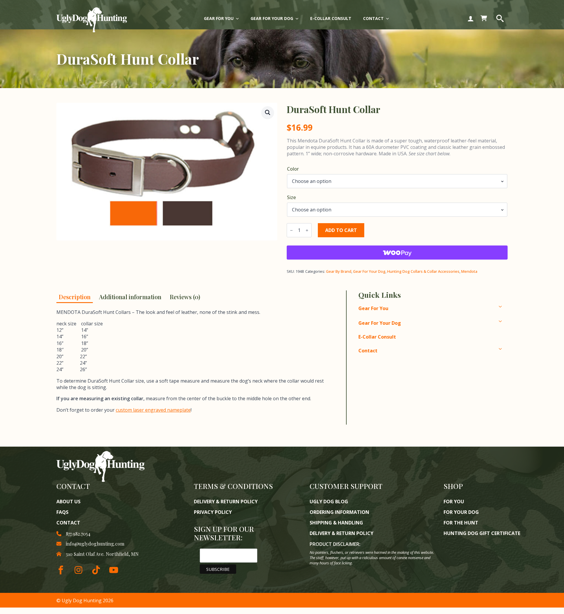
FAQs (62, 512)
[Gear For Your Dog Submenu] (298, 18)
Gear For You (219, 18)
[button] (267, 112)
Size (291, 197)
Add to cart (341, 230)
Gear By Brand (338, 271)
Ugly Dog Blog (329, 501)
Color (293, 168)
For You (454, 501)
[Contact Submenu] (389, 18)
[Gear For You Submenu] (239, 18)
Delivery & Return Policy (226, 501)
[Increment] (307, 230)
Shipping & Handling (336, 522)
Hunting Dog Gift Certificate (482, 533)
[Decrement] (291, 230)
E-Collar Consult (330, 18)
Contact (373, 18)
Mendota (469, 271)
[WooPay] (397, 252)
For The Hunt (461, 522)
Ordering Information (339, 512)
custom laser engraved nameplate (153, 410)
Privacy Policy (213, 512)
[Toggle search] (500, 18)
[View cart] (484, 18)
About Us (68, 501)
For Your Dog (461, 512)
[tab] (74, 296)
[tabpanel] (196, 366)
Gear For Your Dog (272, 18)
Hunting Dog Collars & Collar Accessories (423, 271)
